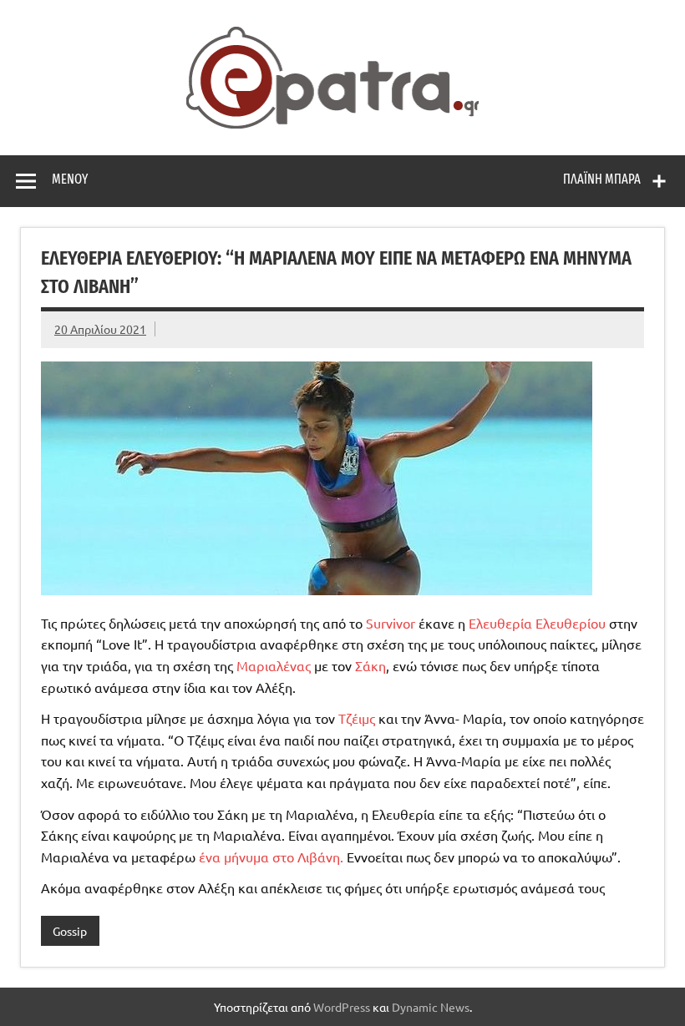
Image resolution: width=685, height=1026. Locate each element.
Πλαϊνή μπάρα (602, 179)
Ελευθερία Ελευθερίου (537, 622)
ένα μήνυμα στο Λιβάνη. (271, 856)
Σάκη (370, 665)
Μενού (70, 179)
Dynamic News (430, 1006)
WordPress (341, 1006)
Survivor (392, 622)
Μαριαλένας (275, 665)
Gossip (70, 930)
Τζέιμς (358, 718)
